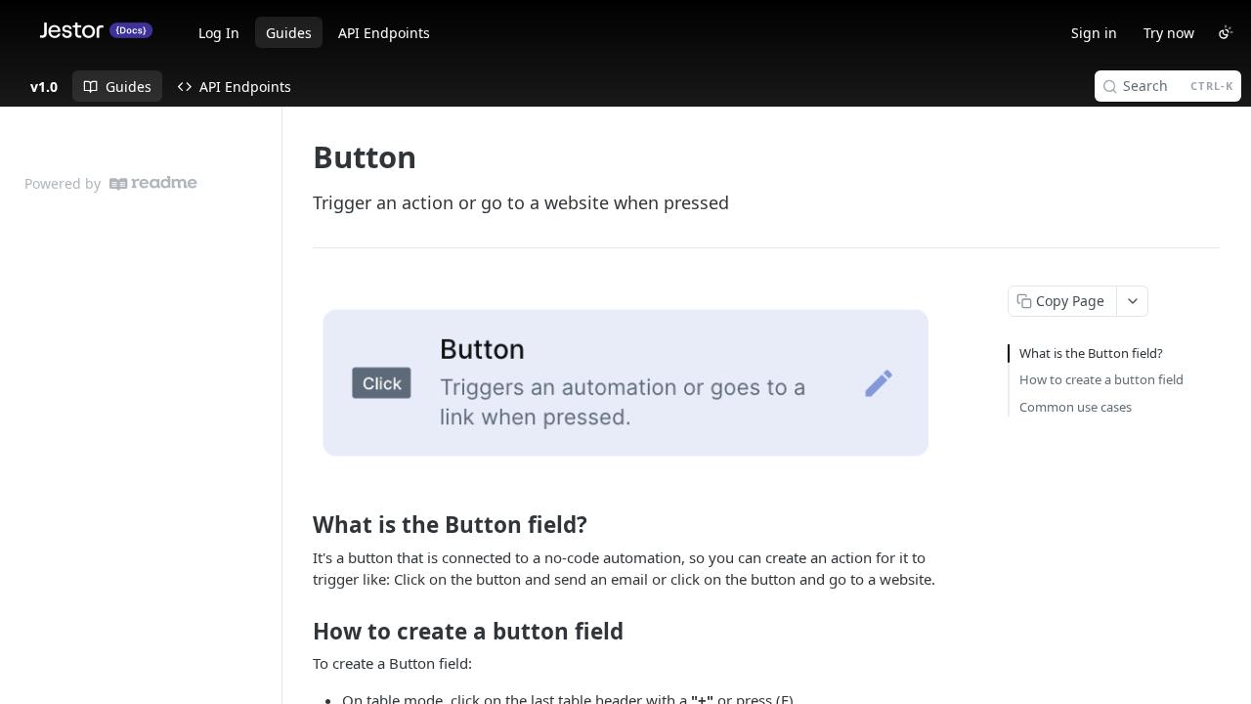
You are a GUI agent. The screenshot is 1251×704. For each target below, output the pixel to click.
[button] (629, 382)
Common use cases (1075, 407)
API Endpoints (384, 32)
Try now (1168, 32)
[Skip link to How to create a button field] (299, 630)
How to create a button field (1101, 379)
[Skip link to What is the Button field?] (299, 525)
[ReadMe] (153, 183)
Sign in (1094, 32)
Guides (289, 32)
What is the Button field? (1091, 353)
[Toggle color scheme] (1225, 32)
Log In (218, 32)
